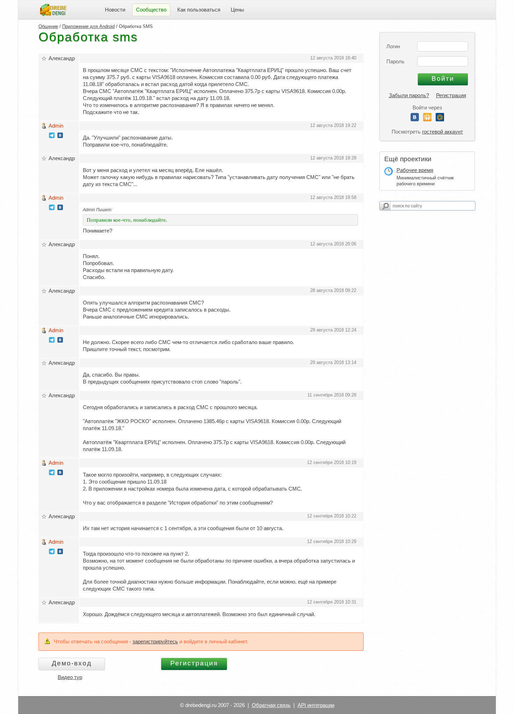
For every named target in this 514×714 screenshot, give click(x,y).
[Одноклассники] (427, 119)
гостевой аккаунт (442, 132)
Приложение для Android (88, 26)
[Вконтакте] (414, 119)
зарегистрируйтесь (155, 641)
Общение (48, 26)
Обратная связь (271, 705)
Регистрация (451, 95)
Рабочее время (415, 170)
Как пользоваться (198, 10)
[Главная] (53, 9)
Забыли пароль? (409, 95)
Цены (237, 10)
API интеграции (316, 705)
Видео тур (70, 677)
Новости (115, 10)
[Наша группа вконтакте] (60, 136)
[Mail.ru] (439, 119)
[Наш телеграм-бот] (52, 136)
